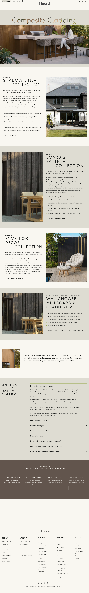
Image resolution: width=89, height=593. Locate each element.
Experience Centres (42, 551)
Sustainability (41, 561)
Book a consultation (33, 488)
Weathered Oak (5, 547)
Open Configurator (12, 488)
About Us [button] (65, 7)
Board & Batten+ (24, 544)
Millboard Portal (60, 561)
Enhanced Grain (5, 544)
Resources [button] (57, 7)
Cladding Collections (25, 541)
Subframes (4, 558)
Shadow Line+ (23, 547)
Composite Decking (18, 7)
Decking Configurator (43, 543)
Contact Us (77, 558)
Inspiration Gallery (42, 545)
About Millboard (79, 540)
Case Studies (41, 548)
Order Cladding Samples (26, 555)
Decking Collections (6, 541)
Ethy (76, 543)
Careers (77, 556)
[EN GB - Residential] (44, 531)
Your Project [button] (47, 7)
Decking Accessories (6, 555)
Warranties (59, 556)
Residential (6, 1)
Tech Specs (59, 550)
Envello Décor (23, 550)
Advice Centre (60, 540)
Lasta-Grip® (5, 550)
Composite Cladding (34, 7)
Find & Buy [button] (74, 7)
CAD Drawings (60, 547)
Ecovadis (77, 545)
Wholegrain (60, 586)
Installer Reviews (42, 554)
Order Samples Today (77, 488)
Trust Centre (59, 553)
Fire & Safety (59, 558)
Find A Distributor (42, 567)
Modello (3, 552)
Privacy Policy (60, 577)
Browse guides (55, 488)
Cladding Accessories (25, 552)
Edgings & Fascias (6, 561)
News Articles (41, 540)
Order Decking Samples (7, 564)
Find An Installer (42, 564)
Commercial (16, 1)
